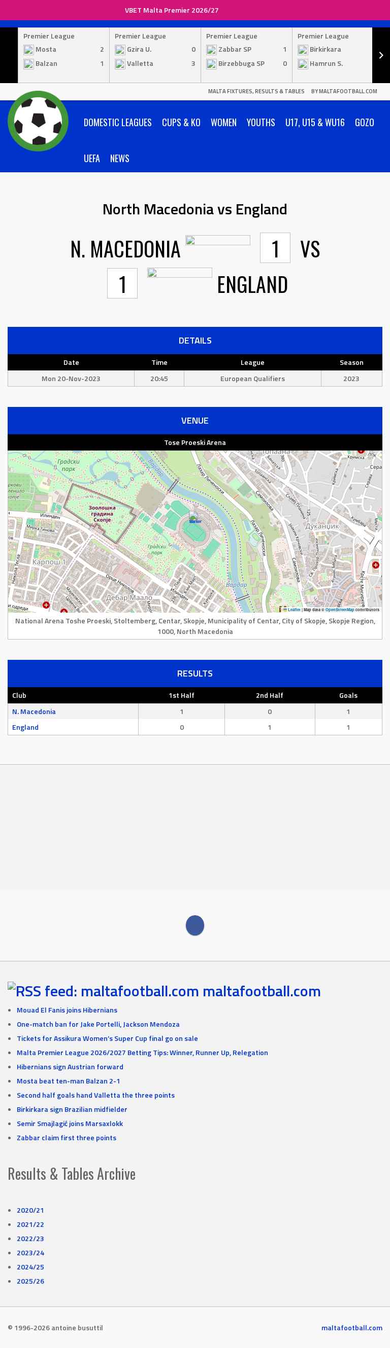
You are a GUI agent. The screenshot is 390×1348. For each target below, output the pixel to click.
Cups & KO (181, 122)
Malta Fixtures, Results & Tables (256, 91)
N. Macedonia (34, 711)
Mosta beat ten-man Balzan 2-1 (68, 1080)
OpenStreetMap (340, 609)
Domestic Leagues (118, 122)
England (25, 727)
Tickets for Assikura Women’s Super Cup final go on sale (107, 1038)
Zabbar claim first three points (66, 1137)
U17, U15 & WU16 (315, 122)
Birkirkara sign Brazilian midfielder (72, 1109)
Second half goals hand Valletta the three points (96, 1095)
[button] (195, 521)
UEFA (92, 158)
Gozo (364, 122)
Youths (261, 122)
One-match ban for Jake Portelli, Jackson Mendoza (98, 1024)
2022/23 (30, 1238)
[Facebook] (195, 925)
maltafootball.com (262, 990)
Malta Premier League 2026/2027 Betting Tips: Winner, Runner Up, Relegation (142, 1052)
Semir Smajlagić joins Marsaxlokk (70, 1123)
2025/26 (30, 1281)
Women (224, 122)
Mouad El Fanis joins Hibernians (67, 1009)
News (119, 158)
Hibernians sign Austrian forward (70, 1066)
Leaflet (294, 609)
